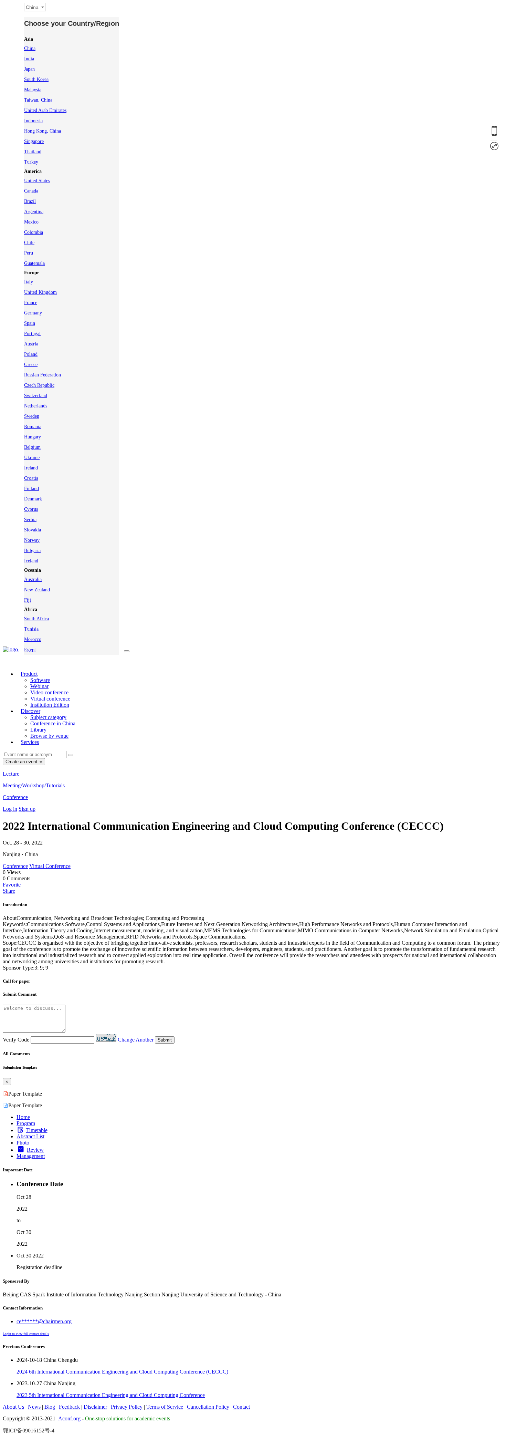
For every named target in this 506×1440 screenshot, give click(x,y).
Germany (33, 312)
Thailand (32, 151)
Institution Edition (49, 705)
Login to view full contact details (26, 1334)
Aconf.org (69, 1418)
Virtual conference (50, 699)
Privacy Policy (127, 1407)
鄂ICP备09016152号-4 (28, 1430)
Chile (29, 242)
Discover (30, 711)
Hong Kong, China (42, 131)
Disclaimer (95, 1407)
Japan (29, 69)
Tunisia (31, 629)
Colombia (33, 232)
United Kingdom (40, 292)
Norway (32, 540)
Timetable (37, 1130)
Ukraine (32, 457)
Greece (31, 364)
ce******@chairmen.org (44, 1321)
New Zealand (37, 589)
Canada (31, 191)
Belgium (32, 447)
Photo (23, 1143)
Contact (241, 1407)
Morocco (32, 639)
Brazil (30, 201)
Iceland (31, 560)
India (29, 58)
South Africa (36, 618)
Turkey (31, 162)
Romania (32, 426)
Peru (28, 253)
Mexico (31, 222)
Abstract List (30, 1136)
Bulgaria (32, 550)
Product (29, 674)
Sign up (27, 809)
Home (23, 1117)
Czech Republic (39, 385)
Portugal (32, 333)
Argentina (33, 211)
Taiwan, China (38, 100)
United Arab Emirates (45, 110)
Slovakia (32, 529)
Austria (31, 343)
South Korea (36, 79)
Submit (165, 1040)
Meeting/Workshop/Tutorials (34, 785)
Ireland (31, 467)
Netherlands (35, 405)
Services (30, 742)
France (30, 302)
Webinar (39, 686)
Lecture (11, 774)
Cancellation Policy (208, 1407)
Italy (28, 281)
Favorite (12, 885)
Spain (29, 323)
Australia (33, 579)
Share (9, 891)
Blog (49, 1407)
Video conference (49, 692)
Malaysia (32, 89)
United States (37, 180)
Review (35, 1150)
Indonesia (33, 120)
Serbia (30, 519)
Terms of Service (164, 1407)
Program (26, 1123)
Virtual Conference (50, 866)
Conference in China (52, 723)
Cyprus (31, 509)
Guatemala (34, 263)
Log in (10, 809)
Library (38, 730)
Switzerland (35, 395)
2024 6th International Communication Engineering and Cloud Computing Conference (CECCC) (122, 1372)
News (34, 1407)
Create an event (22, 761)
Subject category (48, 717)
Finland (31, 488)
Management (31, 1156)
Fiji (27, 600)
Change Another (136, 1040)
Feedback (69, 1407)
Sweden (31, 416)
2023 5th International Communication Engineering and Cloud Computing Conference (111, 1395)
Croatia (31, 478)
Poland (31, 354)
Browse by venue (49, 736)
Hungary (32, 436)
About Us (13, 1407)
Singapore (34, 141)
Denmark (33, 498)
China (29, 48)
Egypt (30, 649)
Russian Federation (42, 374)
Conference (15, 797)
